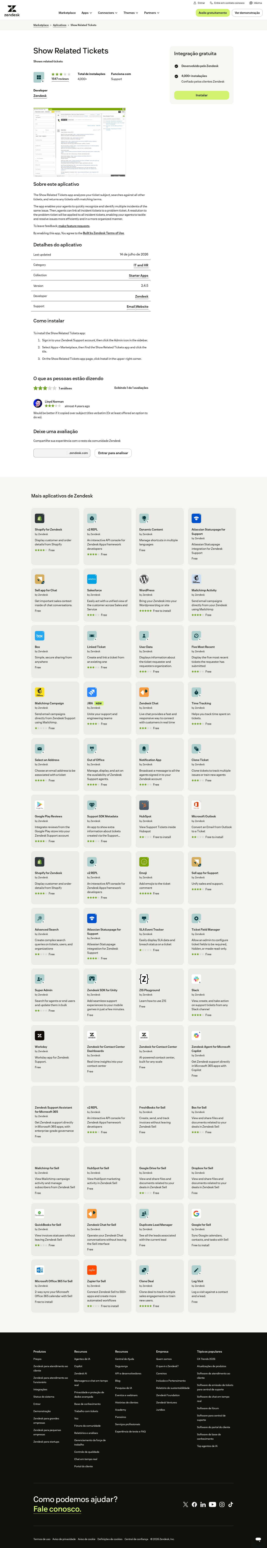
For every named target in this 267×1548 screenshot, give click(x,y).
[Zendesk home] (13, 10)
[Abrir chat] (258, 1539)
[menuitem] (256, 3)
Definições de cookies (110, 1539)
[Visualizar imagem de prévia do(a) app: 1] (79, 142)
